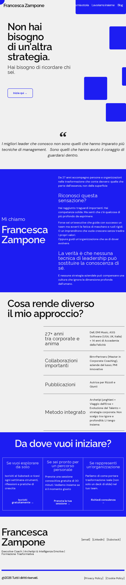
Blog (120, 5)
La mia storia (81, 5)
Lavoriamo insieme (103, 5)
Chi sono (65, 5)
